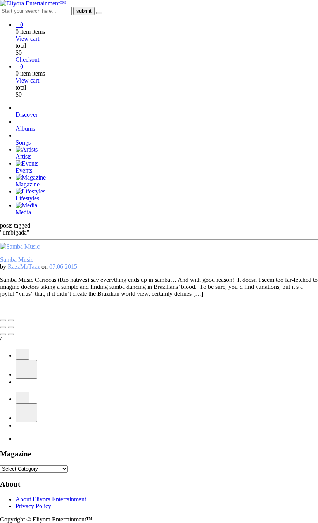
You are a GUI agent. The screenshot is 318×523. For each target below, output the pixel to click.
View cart (27, 38)
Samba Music (16, 259)
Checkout (27, 59)
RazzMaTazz (24, 266)
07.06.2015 (63, 266)
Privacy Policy (33, 506)
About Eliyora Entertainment (51, 499)
